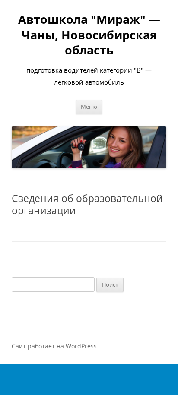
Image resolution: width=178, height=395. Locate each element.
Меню (89, 107)
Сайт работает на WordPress (54, 346)
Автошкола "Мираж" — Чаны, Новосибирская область (89, 34)
